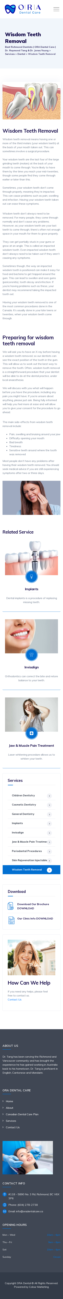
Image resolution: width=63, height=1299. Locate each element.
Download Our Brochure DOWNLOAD (33, 906)
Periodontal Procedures (27, 851)
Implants (31, 589)
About (9, 1107)
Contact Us (15, 999)
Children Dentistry (23, 795)
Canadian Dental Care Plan (22, 1114)
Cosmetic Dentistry (24, 804)
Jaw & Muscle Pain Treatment (31, 745)
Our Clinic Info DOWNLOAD (35, 918)
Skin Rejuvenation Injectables (30, 860)
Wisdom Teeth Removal (27, 869)
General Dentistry (23, 814)
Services (11, 1120)
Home (9, 1101)
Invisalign (31, 667)
